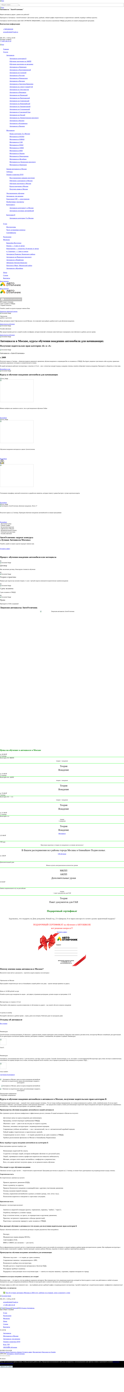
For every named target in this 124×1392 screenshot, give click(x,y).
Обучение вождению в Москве (20, 183)
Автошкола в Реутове (17, 75)
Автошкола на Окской (17, 115)
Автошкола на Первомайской (20, 104)
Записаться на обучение (7, 324)
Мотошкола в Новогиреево (19, 156)
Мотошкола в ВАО (16, 151)
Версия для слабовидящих (12, 299)
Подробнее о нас (5, 369)
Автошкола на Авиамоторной (20, 106)
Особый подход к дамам (9, 490)
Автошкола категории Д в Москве (22, 218)
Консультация (4, 281)
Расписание (7, 237)
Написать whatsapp (16, 1352)
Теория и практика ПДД (14, 174)
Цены (5, 272)
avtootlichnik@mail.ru (10, 32)
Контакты (6, 278)
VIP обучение (62, 854)
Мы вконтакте (37, 1352)
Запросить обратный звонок (8, 311)
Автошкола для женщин (14, 196)
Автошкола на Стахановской (20, 109)
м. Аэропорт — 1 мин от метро (17, 251)
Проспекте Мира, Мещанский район (19, 265)
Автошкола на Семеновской (19, 101)
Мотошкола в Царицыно (18, 165)
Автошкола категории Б (18, 58)
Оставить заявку (5, 548)
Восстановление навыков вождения (22, 178)
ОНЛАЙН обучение (10, 1347)
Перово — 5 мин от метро (15, 246)
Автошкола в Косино (17, 121)
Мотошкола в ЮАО (16, 145)
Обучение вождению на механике (21, 64)
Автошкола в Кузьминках (19, 123)
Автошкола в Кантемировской (20, 70)
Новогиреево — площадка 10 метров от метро (22, 248)
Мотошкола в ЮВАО (17, 139)
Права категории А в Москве (20, 134)
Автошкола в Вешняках (18, 92)
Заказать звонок (5, 1352)
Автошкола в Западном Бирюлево (21, 84)
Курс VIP (6, 1344)
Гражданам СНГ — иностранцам (17, 199)
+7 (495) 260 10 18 (5, 41)
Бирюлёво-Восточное (13, 243)
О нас (5, 224)
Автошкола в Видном (17, 81)
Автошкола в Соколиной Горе (20, 112)
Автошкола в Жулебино (14, 268)
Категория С (10, 205)
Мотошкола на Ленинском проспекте (23, 162)
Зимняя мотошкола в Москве (16, 169)
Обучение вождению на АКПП (20, 61)
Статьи (5, 275)
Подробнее (3, 418)
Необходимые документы (15, 202)
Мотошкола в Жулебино (18, 159)
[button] (62, 1093)
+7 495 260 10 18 (9, 1305)
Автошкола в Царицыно (18, 67)
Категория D (10, 215)
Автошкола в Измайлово (15, 260)
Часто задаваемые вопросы (15, 230)
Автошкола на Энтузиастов (19, 89)
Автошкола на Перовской (19, 95)
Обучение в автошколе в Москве (21, 181)
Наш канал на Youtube (49, 1352)
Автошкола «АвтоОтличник (15, 1354)
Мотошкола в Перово (17, 153)
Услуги (5, 52)
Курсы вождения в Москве (19, 186)
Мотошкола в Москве (10, 1336)
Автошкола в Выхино (17, 126)
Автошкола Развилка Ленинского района (20, 254)
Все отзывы (3, 1023)
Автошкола (10, 55)
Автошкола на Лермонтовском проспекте (24, 118)
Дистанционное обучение (15, 193)
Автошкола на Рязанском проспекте (18, 257)
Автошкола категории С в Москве (22, 208)
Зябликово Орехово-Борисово (16, 263)
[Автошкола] (2, 1)
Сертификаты (11, 233)
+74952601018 (8, 29)
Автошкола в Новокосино (19, 78)
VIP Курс (9, 172)
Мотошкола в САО (16, 142)
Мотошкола (10, 130)
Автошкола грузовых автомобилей (22, 211)
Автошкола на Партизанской (20, 98)
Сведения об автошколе (7, 1074)
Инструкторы (11, 227)
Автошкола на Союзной (18, 73)
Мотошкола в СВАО (17, 148)
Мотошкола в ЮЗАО (17, 136)
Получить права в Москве (19, 189)
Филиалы (6, 240)
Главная (6, 49)
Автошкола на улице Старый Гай (21, 87)
